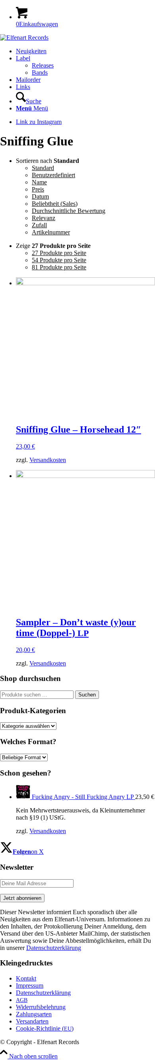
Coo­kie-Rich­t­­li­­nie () (45, 1028)
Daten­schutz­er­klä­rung (43, 992)
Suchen (87, 695)
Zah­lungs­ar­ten (34, 1014)
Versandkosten (47, 459)
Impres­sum (29, 985)
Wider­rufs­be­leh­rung (41, 1007)
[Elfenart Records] (24, 37)
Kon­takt (26, 978)
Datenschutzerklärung (53, 947)
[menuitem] (85, 51)
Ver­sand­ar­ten (32, 1021)
